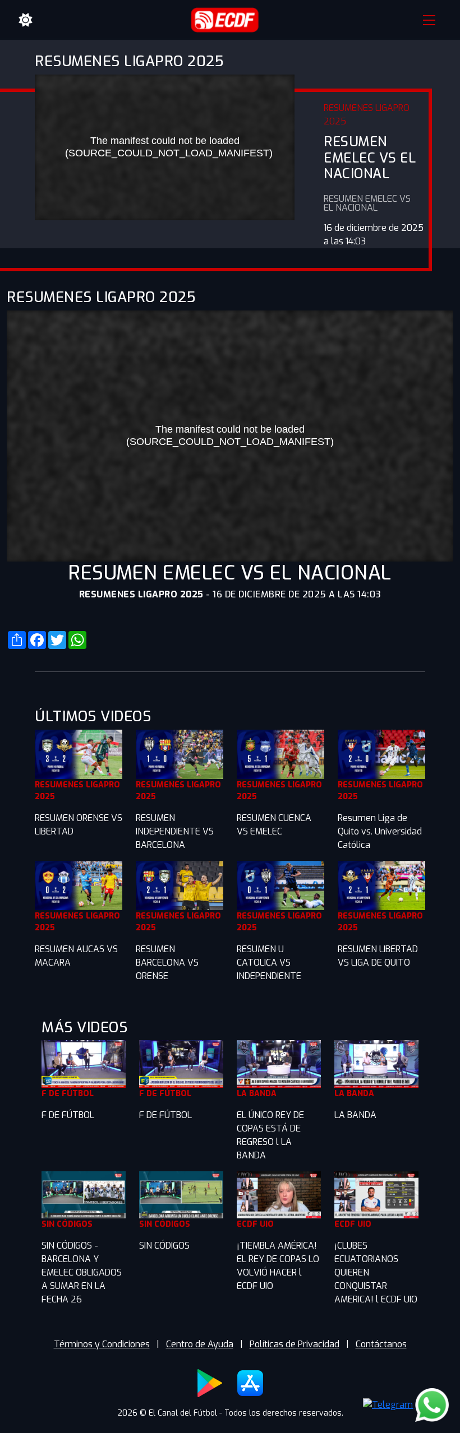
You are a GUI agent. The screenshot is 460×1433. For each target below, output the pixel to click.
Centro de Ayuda (199, 1344)
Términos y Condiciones (102, 1344)
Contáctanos (381, 1344)
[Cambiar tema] (26, 20)
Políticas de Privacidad (294, 1344)
